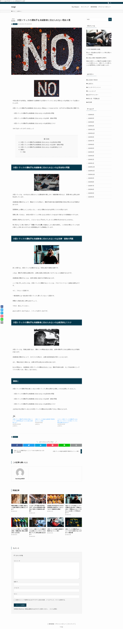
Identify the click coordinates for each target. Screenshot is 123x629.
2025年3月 (91, 126)
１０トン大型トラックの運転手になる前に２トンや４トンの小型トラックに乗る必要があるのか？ (67, 420)
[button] (17, 445)
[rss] (108, 3)
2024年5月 (91, 148)
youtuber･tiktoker (93, 80)
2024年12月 (91, 129)
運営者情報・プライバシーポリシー (57, 624)
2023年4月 (91, 197)
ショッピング (92, 91)
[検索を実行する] (110, 19)
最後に (23, 149)
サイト (15, 594)
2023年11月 (91, 170)
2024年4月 (91, 152)
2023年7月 (91, 185)
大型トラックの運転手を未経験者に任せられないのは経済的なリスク (41, 147)
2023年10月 (91, 174)
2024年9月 (91, 137)
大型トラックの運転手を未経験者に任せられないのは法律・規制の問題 (42, 144)
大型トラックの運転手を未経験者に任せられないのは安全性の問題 (41, 142)
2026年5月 (91, 118)
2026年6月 (91, 114)
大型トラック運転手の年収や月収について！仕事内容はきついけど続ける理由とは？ (23, 420)
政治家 (90, 102)
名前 (16, 581)
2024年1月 (91, 163)
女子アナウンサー (93, 94)
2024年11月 (91, 133)
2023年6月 (91, 189)
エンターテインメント (94, 87)
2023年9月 (91, 178)
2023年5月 (91, 193)
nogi (13, 7)
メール (16, 587)
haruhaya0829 (20, 478)
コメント (17, 561)
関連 (24, 152)
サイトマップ (71, 624)
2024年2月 (91, 159)
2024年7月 (91, 140)
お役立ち (15, 24)
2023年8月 (91, 182)
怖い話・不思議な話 (93, 98)
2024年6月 (91, 144)
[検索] (111, 3)
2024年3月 (91, 155)
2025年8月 (91, 122)
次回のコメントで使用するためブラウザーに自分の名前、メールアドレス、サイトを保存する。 (41, 600)
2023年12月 (91, 167)
